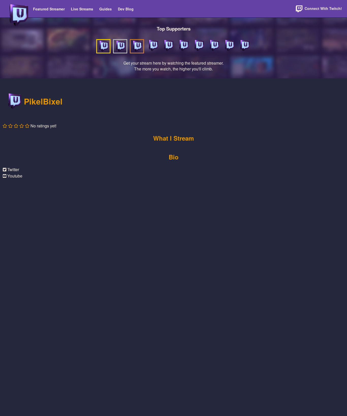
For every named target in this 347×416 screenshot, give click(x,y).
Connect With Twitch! (323, 8)
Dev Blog (126, 8)
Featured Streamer (49, 8)
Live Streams (82, 8)
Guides (105, 8)
